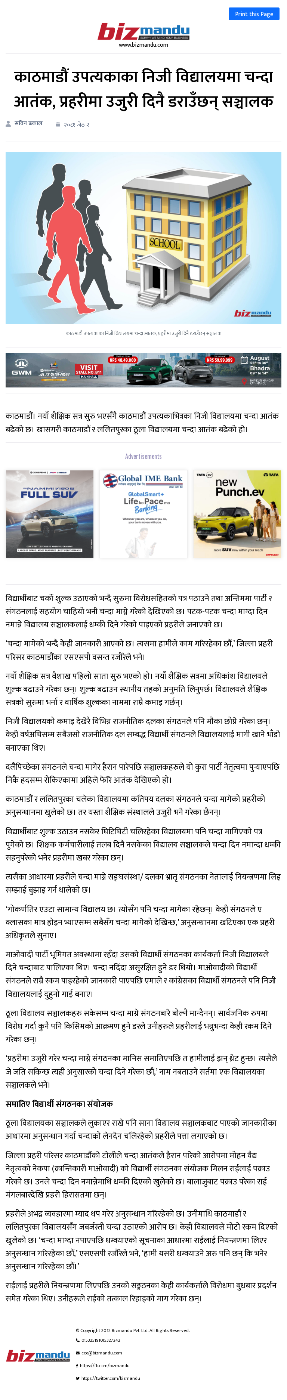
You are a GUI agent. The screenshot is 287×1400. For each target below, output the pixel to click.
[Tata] (237, 519)
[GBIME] (143, 519)
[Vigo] (50, 519)
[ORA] (143, 370)
